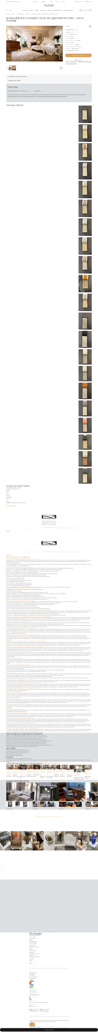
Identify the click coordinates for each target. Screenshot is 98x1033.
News (9, 531)
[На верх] (32, 1024)
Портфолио (35, 1)
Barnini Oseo (30, 91)
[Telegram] (29, 997)
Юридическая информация (34, 956)
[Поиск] (86, 10)
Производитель (71, 32)
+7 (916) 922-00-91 (32, 992)
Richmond (10, 555)
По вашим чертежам (67, 10)
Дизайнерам (31, 955)
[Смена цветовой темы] (83, 10)
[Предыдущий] (7, 67)
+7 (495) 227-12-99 (32, 990)
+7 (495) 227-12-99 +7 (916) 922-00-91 (82, 1)
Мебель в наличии (32, 938)
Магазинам (31, 952)
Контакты (63, 1)
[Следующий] (61, 67)
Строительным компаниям (34, 953)
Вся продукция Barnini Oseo (71, 63)
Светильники (43, 10)
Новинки (31, 10)
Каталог (10, 10)
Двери (49, 10)
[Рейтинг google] (44, 1011)
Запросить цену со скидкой (78, 55)
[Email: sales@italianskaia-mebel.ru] (80, 10)
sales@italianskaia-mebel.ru (34, 994)
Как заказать (43, 1)
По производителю (57, 10)
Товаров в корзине (49, 1029)
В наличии (25, 10)
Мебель (37, 10)
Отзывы (30, 960)
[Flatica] (49, 999)
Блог (57, 1)
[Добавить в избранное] (11, 766)
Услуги (51, 1)
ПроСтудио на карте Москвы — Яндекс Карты (49, 931)
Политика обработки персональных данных (60, 1020)
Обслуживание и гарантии (34, 946)
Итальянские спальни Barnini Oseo (84, 61)
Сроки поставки (32, 945)
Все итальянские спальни (71, 61)
